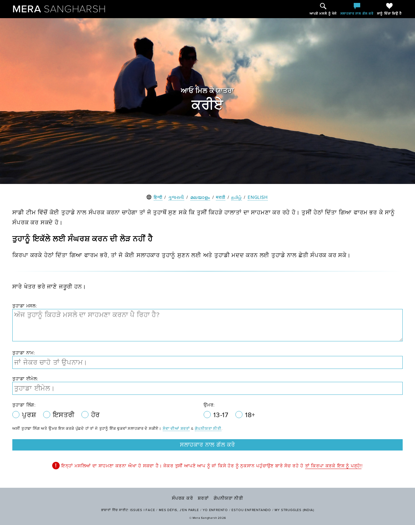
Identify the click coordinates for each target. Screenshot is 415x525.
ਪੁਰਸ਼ (30, 415)
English (258, 197)
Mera (59, 9)
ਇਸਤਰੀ (65, 415)
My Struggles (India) (294, 510)
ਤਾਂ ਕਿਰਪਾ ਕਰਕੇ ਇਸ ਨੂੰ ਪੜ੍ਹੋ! (333, 466)
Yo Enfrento (215, 510)
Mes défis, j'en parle (179, 510)
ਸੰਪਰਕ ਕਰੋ (182, 498)
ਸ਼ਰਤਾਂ (203, 498)
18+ (250, 415)
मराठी (220, 197)
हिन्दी (158, 197)
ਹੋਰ (95, 415)
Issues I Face (142, 510)
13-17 (222, 415)
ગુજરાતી (176, 197)
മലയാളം (200, 197)
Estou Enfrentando (251, 510)
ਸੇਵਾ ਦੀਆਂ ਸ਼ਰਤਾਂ (176, 428)
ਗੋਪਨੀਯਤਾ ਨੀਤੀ (208, 428)
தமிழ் (236, 197)
